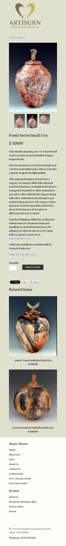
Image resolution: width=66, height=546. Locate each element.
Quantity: (14, 262)
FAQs (11, 459)
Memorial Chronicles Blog (22, 502)
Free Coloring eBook (20, 478)
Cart (54, 6)
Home (12, 450)
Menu (47, 6)
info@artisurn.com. (20, 238)
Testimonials (16, 474)
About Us (13, 464)
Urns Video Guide (18, 483)
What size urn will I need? (23, 254)
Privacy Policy (16, 506)
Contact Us (14, 469)
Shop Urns (14, 454)
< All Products (17, 37)
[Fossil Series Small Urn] (33, 77)
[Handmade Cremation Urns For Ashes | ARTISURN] (25, 16)
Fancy (34, 282)
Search (12, 511)
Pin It (25, 282)
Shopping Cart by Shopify (22, 537)
